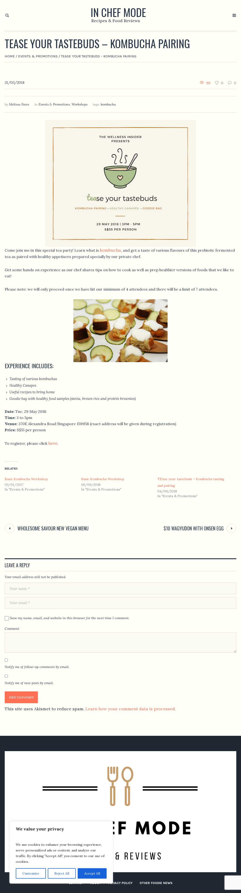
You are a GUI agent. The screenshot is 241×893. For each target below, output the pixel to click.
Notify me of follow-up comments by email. (37, 667)
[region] (61, 852)
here (52, 443)
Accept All (92, 873)
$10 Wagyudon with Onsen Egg (194, 528)
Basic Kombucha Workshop (26, 479)
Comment (12, 628)
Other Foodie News (156, 883)
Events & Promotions (38, 56)
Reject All (61, 873)
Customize (30, 873)
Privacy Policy (120, 883)
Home (10, 56)
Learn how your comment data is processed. (130, 708)
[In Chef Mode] (120, 811)
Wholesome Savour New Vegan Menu (52, 528)
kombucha (108, 104)
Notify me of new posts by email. (29, 683)
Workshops (80, 104)
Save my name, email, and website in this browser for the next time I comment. (69, 618)
